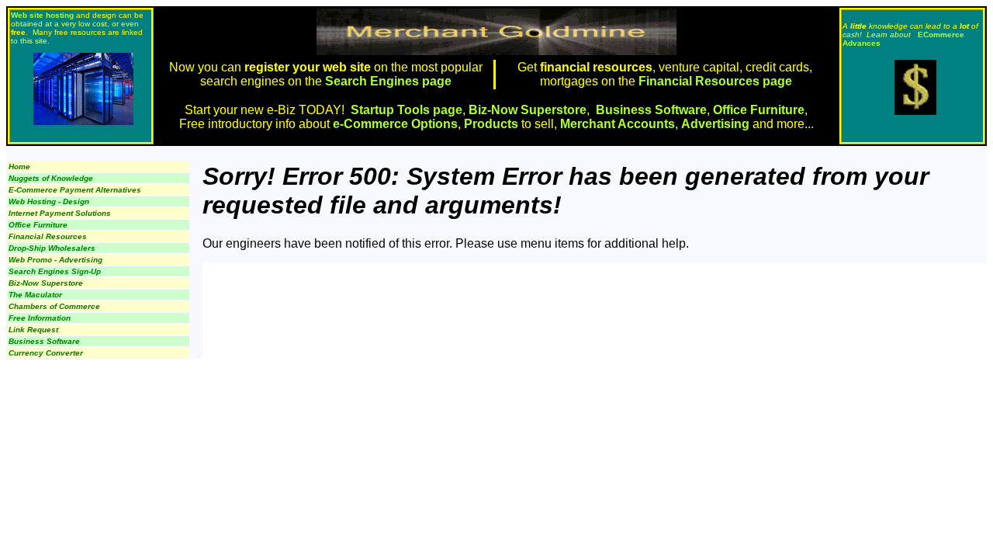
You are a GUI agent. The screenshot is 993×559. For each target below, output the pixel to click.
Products (491, 123)
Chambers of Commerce (54, 306)
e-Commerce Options (395, 123)
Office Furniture (758, 109)
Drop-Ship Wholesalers (52, 248)
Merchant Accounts (617, 123)
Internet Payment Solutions (60, 213)
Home (19, 166)
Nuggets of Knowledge (51, 178)
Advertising (715, 123)
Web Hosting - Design (49, 201)
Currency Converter (46, 353)
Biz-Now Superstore (527, 109)
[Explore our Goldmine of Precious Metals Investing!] (915, 110)
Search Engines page (387, 81)
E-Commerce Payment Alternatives (75, 190)
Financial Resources (48, 236)
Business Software (651, 109)
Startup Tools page (406, 109)
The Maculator (35, 294)
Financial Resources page (715, 81)
